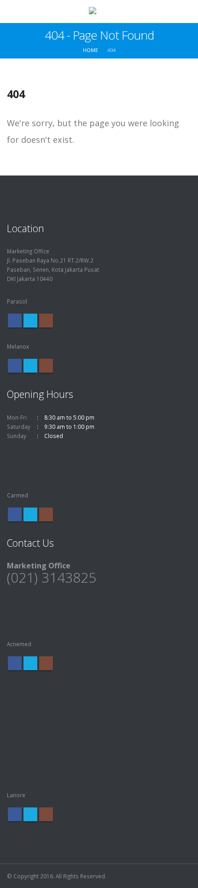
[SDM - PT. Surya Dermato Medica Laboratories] (99, 11)
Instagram (46, 320)
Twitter (30, 320)
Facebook (15, 320)
